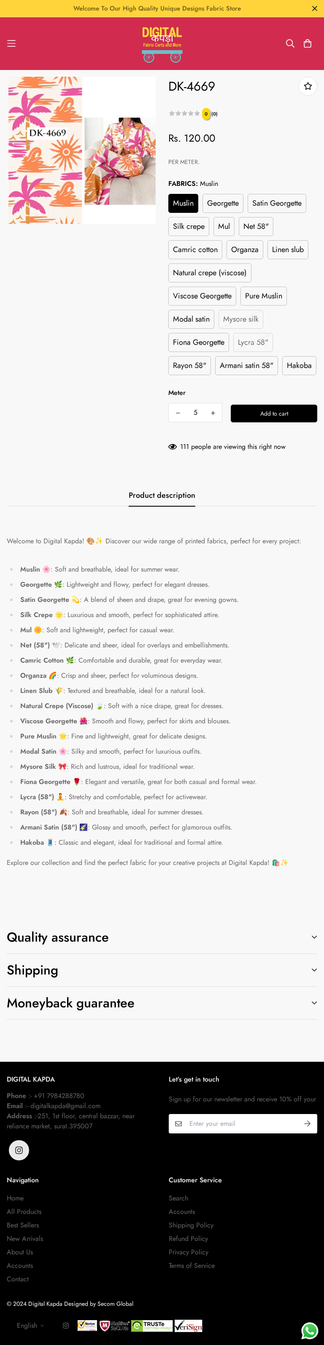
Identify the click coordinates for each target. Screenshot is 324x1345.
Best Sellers (23, 1225)
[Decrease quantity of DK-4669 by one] (178, 413)
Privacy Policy (188, 1252)
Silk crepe (189, 226)
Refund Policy (188, 1238)
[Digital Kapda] (162, 43)
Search (178, 1198)
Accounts (20, 1265)
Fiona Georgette (198, 342)
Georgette (223, 203)
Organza (245, 249)
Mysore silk (241, 319)
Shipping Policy (191, 1225)
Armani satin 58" (246, 365)
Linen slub (288, 249)
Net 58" (256, 226)
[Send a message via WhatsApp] (310, 1331)
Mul (224, 226)
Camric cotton (195, 249)
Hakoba (299, 365)
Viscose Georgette (202, 295)
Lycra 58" (253, 342)
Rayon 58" (189, 365)
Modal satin (191, 319)
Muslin (183, 203)
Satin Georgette (277, 203)
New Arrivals (25, 1238)
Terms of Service (192, 1265)
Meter (177, 392)
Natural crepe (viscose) (210, 272)
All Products (24, 1211)
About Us (20, 1252)
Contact (18, 1279)
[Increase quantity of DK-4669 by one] (213, 413)
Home (15, 1198)
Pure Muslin (263, 295)
